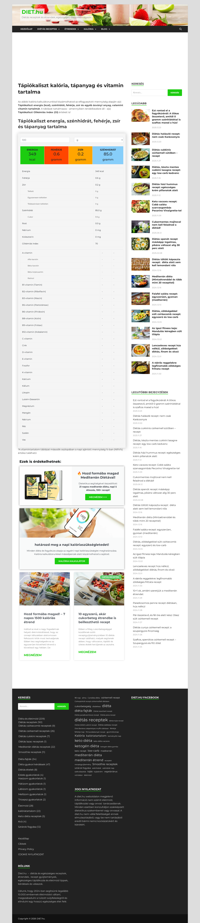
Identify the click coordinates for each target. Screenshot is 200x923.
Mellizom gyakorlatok (30, 794)
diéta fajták (83, 711)
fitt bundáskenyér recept (95, 732)
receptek (108, 761)
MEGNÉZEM (33, 655)
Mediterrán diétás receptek (34, 746)
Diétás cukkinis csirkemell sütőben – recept (164, 152)
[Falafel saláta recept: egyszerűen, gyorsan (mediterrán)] (140, 294)
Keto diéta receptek (30, 816)
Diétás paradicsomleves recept (87, 715)
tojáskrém (98, 772)
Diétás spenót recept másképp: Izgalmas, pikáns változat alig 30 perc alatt (166, 243)
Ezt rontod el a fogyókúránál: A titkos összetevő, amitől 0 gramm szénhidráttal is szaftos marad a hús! (166, 116)
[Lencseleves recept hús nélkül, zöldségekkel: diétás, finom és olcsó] (140, 345)
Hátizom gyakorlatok (30, 783)
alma (84, 698)
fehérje (113, 728)
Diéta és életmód (28, 718)
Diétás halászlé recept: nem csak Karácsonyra (166, 135)
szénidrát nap (108, 768)
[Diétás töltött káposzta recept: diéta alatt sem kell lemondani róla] (140, 259)
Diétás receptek (47, 29)
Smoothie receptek (29, 752)
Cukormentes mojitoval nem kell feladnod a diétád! (166, 224)
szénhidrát (96, 768)
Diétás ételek (26, 769)
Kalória (89, 29)
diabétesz (96, 706)
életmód (88, 775)
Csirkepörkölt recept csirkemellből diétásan (92, 701)
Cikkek (22, 843)
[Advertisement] (100, 54)
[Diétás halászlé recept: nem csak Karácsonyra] (140, 134)
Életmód (23, 805)
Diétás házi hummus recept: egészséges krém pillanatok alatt (165, 187)
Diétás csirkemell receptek (34, 731)
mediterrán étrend (89, 760)
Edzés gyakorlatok (29, 775)
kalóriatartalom (27, 811)
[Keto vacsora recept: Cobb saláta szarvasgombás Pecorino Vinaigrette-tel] (140, 201)
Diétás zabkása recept (107, 725)
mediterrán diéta (88, 755)
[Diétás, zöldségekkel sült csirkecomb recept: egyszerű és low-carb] (140, 311)
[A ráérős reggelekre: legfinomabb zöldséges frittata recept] (140, 363)
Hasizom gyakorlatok (30, 778)
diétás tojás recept (116, 721)
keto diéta (83, 740)
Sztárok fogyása (27, 826)
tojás (90, 771)
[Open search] (180, 29)
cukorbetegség (83, 706)
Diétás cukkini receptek (32, 736)
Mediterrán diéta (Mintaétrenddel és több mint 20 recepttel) (167, 279)
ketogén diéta (87, 746)
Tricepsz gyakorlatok (30, 799)
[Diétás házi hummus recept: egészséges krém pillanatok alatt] (140, 184)
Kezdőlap (26, 29)
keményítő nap (114, 736)
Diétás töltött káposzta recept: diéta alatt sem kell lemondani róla (166, 262)
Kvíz (20, 821)
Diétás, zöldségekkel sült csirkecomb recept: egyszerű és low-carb (166, 314)
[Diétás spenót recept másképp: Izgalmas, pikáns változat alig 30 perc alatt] (140, 239)
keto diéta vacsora (102, 741)
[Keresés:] (156, 92)
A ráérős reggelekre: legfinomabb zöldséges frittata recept (166, 365)
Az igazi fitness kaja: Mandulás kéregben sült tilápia (167, 331)
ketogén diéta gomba (109, 747)
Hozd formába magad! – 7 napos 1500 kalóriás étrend (44, 618)
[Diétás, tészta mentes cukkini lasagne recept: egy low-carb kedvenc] (140, 167)
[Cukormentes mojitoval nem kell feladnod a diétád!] (140, 222)
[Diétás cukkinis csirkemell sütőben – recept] (140, 150)
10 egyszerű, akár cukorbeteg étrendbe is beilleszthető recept (97, 618)
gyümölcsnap (113, 732)
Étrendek (70, 29)
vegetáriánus (110, 771)
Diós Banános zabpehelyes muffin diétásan (92, 728)
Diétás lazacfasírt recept (102, 711)
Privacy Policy (26, 849)
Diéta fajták (24, 759)
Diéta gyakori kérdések (31, 764)
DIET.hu (32, 12)
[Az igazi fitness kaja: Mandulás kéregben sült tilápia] (140, 328)
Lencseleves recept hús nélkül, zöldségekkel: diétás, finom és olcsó (166, 348)
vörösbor (79, 775)
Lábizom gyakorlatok (30, 789)
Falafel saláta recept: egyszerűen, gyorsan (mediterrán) (165, 296)
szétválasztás (80, 772)
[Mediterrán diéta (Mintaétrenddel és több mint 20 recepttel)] (140, 276)
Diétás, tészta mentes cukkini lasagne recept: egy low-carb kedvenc (166, 170)
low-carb (93, 750)
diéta (106, 705)
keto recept (80, 751)
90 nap (78, 698)
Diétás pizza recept (107, 715)
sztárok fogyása (83, 768)
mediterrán (106, 751)
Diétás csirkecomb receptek (35, 725)
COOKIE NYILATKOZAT (31, 854)
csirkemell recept (110, 697)
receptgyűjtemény (83, 764)
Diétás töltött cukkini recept (86, 725)
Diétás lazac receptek (30, 741)
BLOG (104, 29)
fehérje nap (79, 732)
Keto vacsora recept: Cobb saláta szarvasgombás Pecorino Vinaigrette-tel (167, 206)
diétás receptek (91, 719)
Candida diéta (94, 698)
